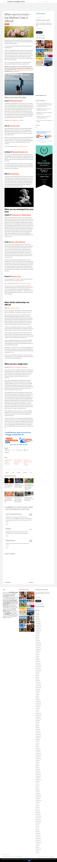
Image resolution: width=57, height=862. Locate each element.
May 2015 (37, 828)
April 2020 (37, 727)
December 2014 (38, 836)
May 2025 (37, 637)
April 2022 (37, 697)
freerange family (9, 610)
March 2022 (38, 699)
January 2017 (38, 793)
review (4, 614)
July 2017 (37, 783)
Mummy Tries (16, 276)
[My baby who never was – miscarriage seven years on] (9, 480)
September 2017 (38, 779)
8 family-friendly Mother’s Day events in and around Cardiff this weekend (28, 461)
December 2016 (38, 795)
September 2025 (38, 630)
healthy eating (6, 611)
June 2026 (37, 614)
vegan (7, 617)
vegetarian (9, 617)
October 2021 (38, 706)
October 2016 (38, 798)
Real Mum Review (16, 101)
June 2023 (37, 675)
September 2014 (38, 842)
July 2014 (37, 845)
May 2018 (37, 765)
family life (5, 605)
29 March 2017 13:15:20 (10, 541)
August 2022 (38, 691)
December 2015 (38, 816)
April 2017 (37, 788)
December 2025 (38, 625)
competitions (13, 596)
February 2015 (38, 833)
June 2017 (37, 784)
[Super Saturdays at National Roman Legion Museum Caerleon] (30, 628)
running (11, 614)
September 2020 (38, 718)
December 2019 (38, 734)
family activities (16, 599)
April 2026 (37, 618)
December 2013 (38, 849)
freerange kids (14, 610)
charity (4, 593)
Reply (7, 524)
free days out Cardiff (9, 606)
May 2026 (37, 616)
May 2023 (37, 677)
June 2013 (37, 850)
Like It (13, 472)
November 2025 (38, 626)
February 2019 (38, 750)
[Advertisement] (45, 85)
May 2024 (37, 656)
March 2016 (38, 810)
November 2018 (38, 755)
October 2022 (38, 689)
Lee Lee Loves (15, 126)
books (8, 592)
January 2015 (38, 835)
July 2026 (37, 612)
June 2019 (37, 743)
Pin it (31, 472)
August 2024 (38, 651)
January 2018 (38, 772)
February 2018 (38, 770)
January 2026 (38, 623)
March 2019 (38, 748)
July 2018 (37, 762)
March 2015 (38, 831)
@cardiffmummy (15, 71)
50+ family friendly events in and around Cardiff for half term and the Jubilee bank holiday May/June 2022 (44, 105)
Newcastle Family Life (20, 152)
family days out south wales (10, 602)
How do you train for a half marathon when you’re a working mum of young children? (29, 487)
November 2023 (38, 666)
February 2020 (38, 730)
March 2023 (38, 680)
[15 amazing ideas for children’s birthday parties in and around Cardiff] (40, 62)
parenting (8, 613)
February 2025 (38, 642)
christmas (5, 596)
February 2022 (38, 701)
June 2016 (37, 805)
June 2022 (37, 694)
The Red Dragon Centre (6, 616)
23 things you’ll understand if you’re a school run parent (19, 486)
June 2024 (37, 654)
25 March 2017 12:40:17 (10, 515)
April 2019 (37, 746)
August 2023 (38, 671)
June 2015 (37, 826)
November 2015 (38, 817)
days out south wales (11, 598)
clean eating (10, 596)
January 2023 (38, 684)
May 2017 (37, 786)
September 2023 (38, 670)
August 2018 (38, 760)
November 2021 (38, 704)
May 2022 (37, 696)
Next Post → (31, 582)
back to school (5, 592)
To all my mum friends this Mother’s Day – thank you (8, 461)
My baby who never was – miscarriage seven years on (9, 486)
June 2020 (37, 724)
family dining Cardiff (14, 603)
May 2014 (37, 847)
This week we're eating (10, 616)
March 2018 (38, 769)
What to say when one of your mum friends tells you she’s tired (18, 461)
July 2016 (37, 803)
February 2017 (38, 791)
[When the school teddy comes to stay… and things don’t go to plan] (19, 494)
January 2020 (38, 732)
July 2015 (37, 824)
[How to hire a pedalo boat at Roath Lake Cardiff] (48, 62)
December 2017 (38, 774)
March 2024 (38, 659)
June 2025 (37, 635)
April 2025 (37, 638)
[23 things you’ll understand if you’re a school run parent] (19, 480)
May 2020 (37, 725)
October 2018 (38, 757)
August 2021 (38, 708)
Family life (7, 24)
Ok (29, 860)
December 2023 (38, 664)
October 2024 (38, 647)
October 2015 (38, 819)
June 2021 (37, 710)
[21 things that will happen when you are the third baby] (29, 494)
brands (11, 592)
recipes (15, 613)
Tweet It (7, 472)
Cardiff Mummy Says (16, 1)
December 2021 (38, 703)
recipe (12, 613)
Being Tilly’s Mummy (18, 242)
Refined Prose (14, 308)
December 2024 (38, 644)
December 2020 (38, 713)
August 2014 (38, 843)
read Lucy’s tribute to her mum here (15, 120)
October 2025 (38, 628)
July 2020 (37, 722)
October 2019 (38, 737)
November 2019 (38, 736)
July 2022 (37, 692)
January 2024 (38, 663)
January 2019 (38, 751)
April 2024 (37, 658)
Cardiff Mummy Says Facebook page (24, 69)
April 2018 (37, 767)
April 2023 (37, 678)
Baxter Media (52, 856)
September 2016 (38, 800)
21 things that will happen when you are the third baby (29, 499)
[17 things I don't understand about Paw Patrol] (40, 53)
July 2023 (37, 673)
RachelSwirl (8, 528)
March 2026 (38, 619)
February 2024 (38, 661)
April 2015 (37, 829)
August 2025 (38, 631)
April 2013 (37, 852)
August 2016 (38, 802)
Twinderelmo (14, 174)
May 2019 (37, 744)
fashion (15, 605)
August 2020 (38, 720)
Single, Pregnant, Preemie (18, 367)
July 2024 (37, 652)
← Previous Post (7, 582)
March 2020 (38, 729)
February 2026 (38, 621)
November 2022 (38, 687)
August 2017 (38, 781)
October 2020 (38, 717)
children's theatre (10, 595)
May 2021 (37, 711)
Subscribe (39, 32)
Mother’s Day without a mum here (21, 146)
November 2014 (38, 838)
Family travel (11, 605)
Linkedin (25, 472)
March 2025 (38, 640)
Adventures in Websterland (21, 215)
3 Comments (9, 507)
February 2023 (38, 682)
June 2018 (37, 763)
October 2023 (38, 668)
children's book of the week (9, 593)
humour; (10, 611)
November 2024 (38, 645)
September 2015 (38, 821)
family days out (6, 600)
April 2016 (37, 809)
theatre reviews (15, 614)
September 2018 (38, 758)
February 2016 (38, 812)
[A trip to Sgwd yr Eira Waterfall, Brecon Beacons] (30, 620)
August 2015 (38, 823)
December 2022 (38, 685)
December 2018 (38, 753)
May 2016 (37, 807)
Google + (19, 472)
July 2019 (37, 741)
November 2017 (38, 776)
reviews (7, 614)
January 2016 (38, 814)
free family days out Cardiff (12, 607)
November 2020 (38, 715)
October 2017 (38, 777)
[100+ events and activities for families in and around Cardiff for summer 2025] (48, 53)
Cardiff (16, 592)
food (4, 606)
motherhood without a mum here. (24, 283)
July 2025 (37, 633)
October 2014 (38, 840)
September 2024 (38, 649)
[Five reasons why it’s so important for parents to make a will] (9, 494)
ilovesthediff (39, 112)
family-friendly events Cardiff (9, 599)
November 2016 (38, 796)
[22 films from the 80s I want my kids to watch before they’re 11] (40, 44)
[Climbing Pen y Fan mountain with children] (23, 620)
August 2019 (38, 739)
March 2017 (38, 790)
